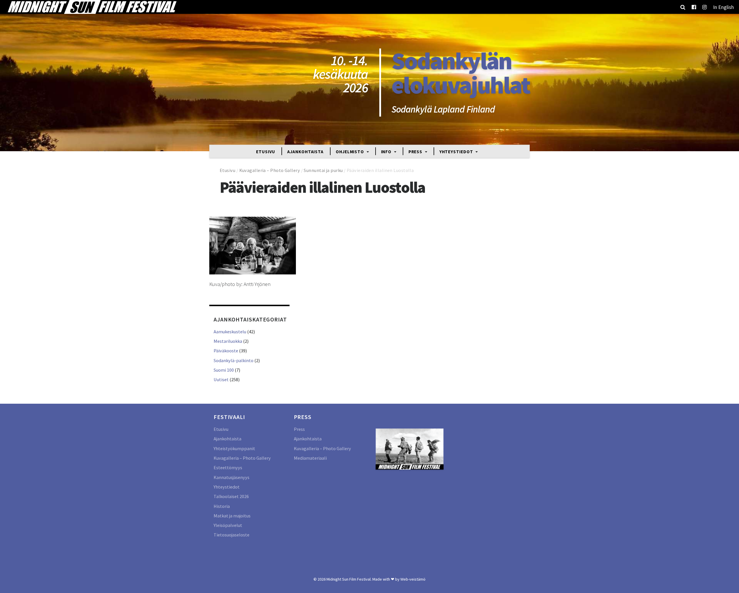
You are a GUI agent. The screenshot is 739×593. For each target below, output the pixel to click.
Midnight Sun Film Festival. (349, 579)
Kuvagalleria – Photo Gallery (269, 170)
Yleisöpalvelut (228, 525)
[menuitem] (723, 7)
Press (415, 151)
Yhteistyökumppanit (234, 448)
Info (387, 151)
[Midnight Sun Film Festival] (91, 7)
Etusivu (265, 151)
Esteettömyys (228, 467)
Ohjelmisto (350, 151)
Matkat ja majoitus (232, 516)
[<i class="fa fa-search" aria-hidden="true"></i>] (682, 7)
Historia (222, 506)
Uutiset (221, 379)
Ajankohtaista (305, 151)
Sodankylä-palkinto (233, 360)
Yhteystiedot (456, 151)
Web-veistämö (413, 579)
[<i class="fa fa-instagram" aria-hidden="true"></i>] (704, 7)
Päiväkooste (226, 350)
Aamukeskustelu (230, 331)
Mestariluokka (228, 341)
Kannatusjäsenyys (231, 477)
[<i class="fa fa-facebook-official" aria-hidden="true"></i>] (694, 7)
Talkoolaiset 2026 (231, 496)
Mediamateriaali (310, 458)
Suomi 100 (224, 370)
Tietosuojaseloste (231, 535)
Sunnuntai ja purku (323, 170)
